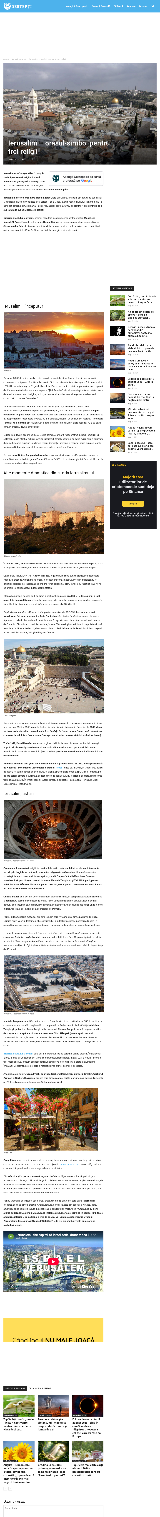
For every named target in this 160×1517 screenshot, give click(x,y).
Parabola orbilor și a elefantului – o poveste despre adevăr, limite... (141, 348)
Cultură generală (19, 59)
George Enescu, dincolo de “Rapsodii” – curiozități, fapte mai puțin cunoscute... (141, 331)
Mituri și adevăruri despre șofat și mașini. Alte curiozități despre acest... (141, 414)
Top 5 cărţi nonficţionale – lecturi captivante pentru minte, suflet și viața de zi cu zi (18, 1419)
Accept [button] (149, 5)
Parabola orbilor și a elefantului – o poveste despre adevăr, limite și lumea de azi (52, 1419)
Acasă (6, 59)
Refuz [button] (127, 5)
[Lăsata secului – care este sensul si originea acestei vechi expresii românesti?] (117, 446)
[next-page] (10, 1484)
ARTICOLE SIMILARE (15, 1383)
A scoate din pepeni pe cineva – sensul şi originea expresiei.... (141, 314)
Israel (59, 767)
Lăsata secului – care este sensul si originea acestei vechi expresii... (141, 445)
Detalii (137, 5)
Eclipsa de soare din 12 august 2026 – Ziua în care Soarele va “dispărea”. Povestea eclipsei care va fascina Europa (86, 1423)
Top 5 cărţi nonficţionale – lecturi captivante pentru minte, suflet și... (142, 299)
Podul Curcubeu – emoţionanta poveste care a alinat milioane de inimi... (142, 365)
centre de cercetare (70, 1164)
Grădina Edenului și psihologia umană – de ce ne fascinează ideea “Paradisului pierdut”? (52, 1465)
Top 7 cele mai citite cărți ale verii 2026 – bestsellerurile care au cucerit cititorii (87, 1465)
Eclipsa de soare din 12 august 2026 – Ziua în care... (141, 381)
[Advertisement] (80, 35)
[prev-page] (5, 1484)
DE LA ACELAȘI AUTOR (40, 1383)
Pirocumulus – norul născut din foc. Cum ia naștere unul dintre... (141, 397)
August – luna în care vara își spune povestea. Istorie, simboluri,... (141, 430)
